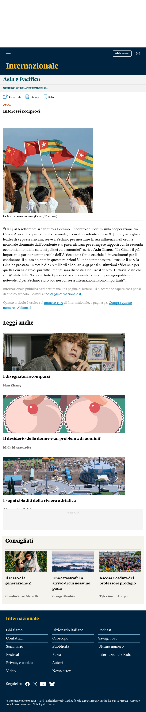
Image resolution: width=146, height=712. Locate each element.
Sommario (14, 647)
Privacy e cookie (19, 663)
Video (11, 671)
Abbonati (24, 308)
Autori (57, 663)
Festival (12, 655)
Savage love (107, 638)
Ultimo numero (111, 647)
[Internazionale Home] (23, 618)
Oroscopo (60, 638)
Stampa (35, 97)
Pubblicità (60, 647)
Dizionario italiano (67, 630)
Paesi (56, 655)
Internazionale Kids (114, 655)
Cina (7, 105)
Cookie (52, 704)
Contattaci (15, 638)
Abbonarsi (122, 53)
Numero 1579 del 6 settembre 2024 (25, 88)
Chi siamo (14, 630)
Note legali (39, 704)
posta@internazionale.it (63, 294)
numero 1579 (53, 302)
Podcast (104, 630)
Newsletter (61, 671)
